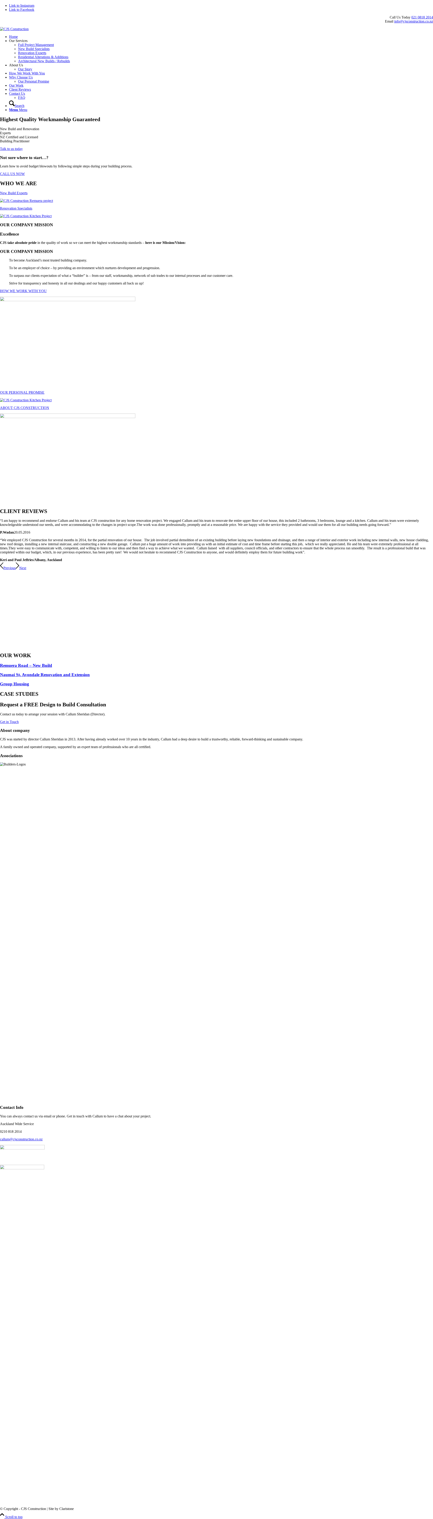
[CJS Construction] (14, 29)
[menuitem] (221, 37)
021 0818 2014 (422, 17)
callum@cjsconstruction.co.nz (21, 1139)
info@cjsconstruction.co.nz (413, 21)
